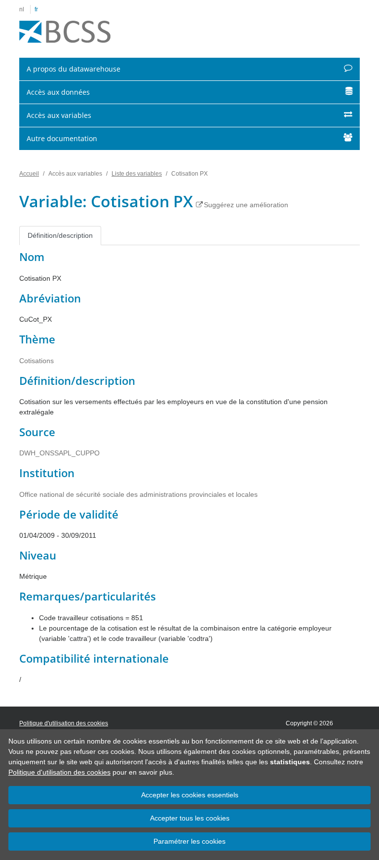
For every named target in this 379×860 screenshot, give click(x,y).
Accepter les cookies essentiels (189, 795)
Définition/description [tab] (60, 235)
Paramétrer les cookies (189, 841)
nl (21, 9)
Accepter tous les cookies (189, 818)
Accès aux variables (59, 115)
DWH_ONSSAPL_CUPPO (59, 453)
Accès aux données (58, 92)
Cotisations (36, 361)
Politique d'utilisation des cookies (59, 772)
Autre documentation (62, 138)
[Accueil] (65, 32)
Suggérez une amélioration (246, 205)
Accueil (29, 173)
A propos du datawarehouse (73, 69)
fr (36, 9)
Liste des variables (137, 173)
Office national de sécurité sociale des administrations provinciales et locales (138, 494)
